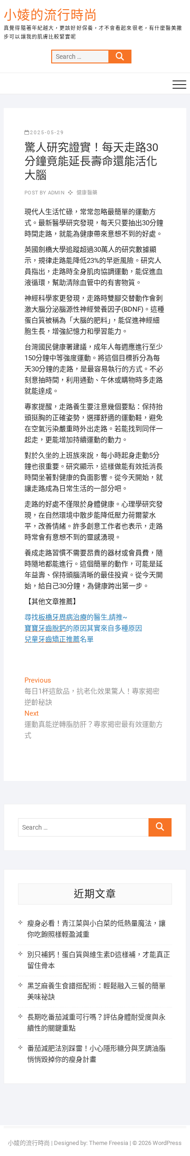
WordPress (167, 1142)
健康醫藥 (87, 193)
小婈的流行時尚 (50, 15)
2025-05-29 (47, 133)
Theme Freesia (108, 1142)
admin (56, 193)
